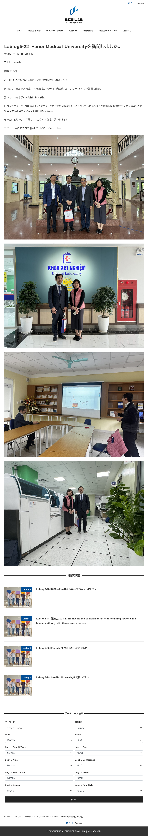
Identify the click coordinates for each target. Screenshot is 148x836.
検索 (74, 799)
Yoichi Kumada (12, 62)
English (140, 3)
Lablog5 (29, 53)
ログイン (132, 3)
